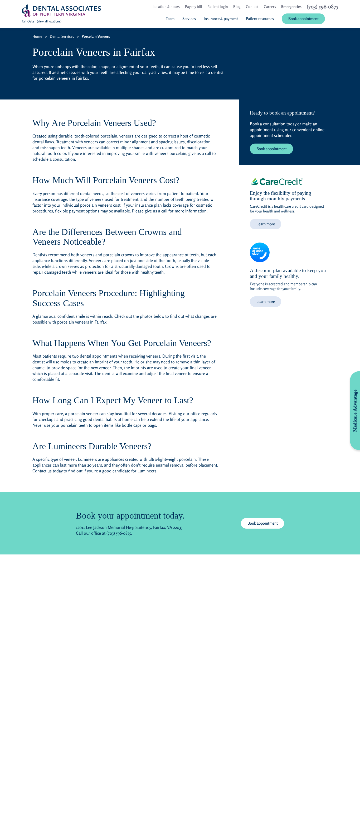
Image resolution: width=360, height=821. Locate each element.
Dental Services (62, 36)
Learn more (265, 223)
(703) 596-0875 (118, 533)
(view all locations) (49, 21)
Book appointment (271, 148)
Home (37, 36)
